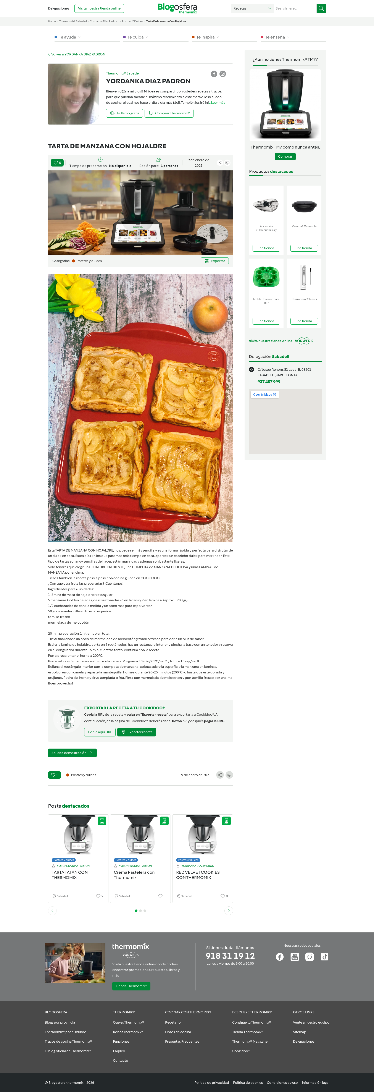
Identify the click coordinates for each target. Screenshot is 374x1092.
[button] (252, 8)
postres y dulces (132, 21)
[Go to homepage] (177, 8)
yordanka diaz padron (104, 21)
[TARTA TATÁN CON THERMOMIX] (78, 840)
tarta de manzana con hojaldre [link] (166, 21)
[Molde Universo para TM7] (266, 277)
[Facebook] (280, 957)
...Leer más (217, 102)
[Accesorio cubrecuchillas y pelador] (266, 204)
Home (52, 21)
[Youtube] (295, 957)
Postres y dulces (63, 860)
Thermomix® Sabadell (73, 21)
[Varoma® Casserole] (304, 204)
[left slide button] (52, 910)
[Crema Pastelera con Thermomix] (140, 840)
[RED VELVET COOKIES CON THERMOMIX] (203, 840)
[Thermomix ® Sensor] (304, 277)
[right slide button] (228, 910)
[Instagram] (309, 957)
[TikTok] (324, 957)
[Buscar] (321, 8)
